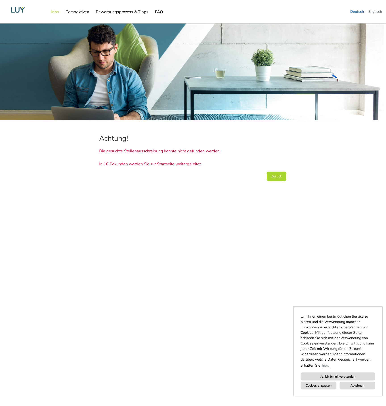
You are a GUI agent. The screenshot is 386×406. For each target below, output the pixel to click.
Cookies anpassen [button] (318, 385)
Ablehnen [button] (357, 385)
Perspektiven (77, 12)
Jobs (55, 12)
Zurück (276, 176)
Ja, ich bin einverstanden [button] (338, 376)
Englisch (375, 11)
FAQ (159, 12)
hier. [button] (325, 365)
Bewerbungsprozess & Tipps (122, 12)
